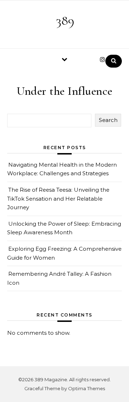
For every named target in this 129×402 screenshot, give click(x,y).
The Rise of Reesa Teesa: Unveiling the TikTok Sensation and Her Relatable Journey (58, 198)
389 (65, 20)
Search (108, 120)
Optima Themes (86, 388)
